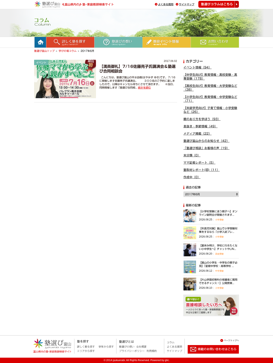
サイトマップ (186, 4)
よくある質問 (165, 4)
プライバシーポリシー (132, 351)
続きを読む (144, 87)
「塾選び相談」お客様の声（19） (206, 148)
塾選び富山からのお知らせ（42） (206, 140)
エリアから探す (86, 351)
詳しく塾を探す (86, 346)
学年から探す (106, 346)
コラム (170, 342)
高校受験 (219, 254)
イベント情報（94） (197, 67)
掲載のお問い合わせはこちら (210, 355)
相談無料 (211, 305)
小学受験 (219, 220)
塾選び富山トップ (44, 51)
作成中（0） (191, 177)
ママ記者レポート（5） (199, 162)
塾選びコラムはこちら (218, 4)
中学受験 (219, 271)
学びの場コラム (68, 51)
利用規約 (152, 351)
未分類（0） (191, 155)
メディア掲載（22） (197, 133)
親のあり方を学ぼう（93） (202, 119)
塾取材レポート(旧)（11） (201, 169)
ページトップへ (231, 340)
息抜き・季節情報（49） (200, 126)
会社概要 (141, 346)
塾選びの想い (126, 346)
